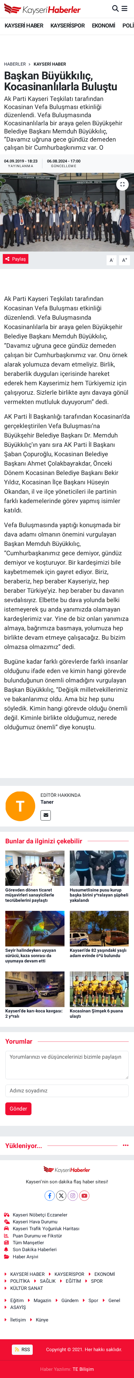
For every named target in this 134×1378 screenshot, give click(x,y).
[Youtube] (84, 1196)
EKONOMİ (103, 25)
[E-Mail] (46, 815)
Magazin (42, 1300)
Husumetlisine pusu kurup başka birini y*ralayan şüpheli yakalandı (99, 895)
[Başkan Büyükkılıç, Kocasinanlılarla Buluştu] (67, 212)
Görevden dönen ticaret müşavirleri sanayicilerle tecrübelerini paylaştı (29, 895)
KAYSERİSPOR (67, 25)
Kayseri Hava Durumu (35, 1222)
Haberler (15, 64)
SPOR (97, 1281)
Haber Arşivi (25, 1257)
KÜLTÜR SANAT (26, 1288)
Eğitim (17, 1300)
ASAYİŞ (18, 1307)
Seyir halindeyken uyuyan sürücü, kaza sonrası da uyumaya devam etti (30, 955)
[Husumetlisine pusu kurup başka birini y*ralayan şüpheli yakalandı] (99, 868)
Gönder (18, 1109)
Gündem (70, 1300)
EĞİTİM (73, 1281)
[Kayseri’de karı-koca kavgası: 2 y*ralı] (35, 989)
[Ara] (115, 8)
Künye (42, 1320)
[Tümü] (126, 1145)
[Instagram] (73, 1196)
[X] (61, 1196)
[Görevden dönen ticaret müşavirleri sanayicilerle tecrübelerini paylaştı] (35, 868)
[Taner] (20, 806)
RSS (25, 1349)
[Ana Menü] (124, 8)
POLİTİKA (20, 1281)
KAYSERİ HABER (24, 25)
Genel (114, 1300)
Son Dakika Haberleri (35, 1249)
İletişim (18, 1320)
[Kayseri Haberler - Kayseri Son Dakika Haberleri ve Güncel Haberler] (42, 8)
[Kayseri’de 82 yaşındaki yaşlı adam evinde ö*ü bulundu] (99, 928)
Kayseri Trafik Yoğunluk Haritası (46, 1228)
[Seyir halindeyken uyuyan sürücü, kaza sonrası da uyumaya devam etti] (35, 928)
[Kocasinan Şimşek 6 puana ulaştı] (99, 989)
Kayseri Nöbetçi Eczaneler (40, 1215)
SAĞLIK (47, 1281)
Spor (93, 1300)
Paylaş (19, 259)
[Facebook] (50, 1196)
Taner (47, 802)
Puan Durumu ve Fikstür (37, 1236)
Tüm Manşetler (28, 1243)
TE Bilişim (83, 1369)
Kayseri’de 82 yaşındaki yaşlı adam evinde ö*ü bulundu (98, 953)
